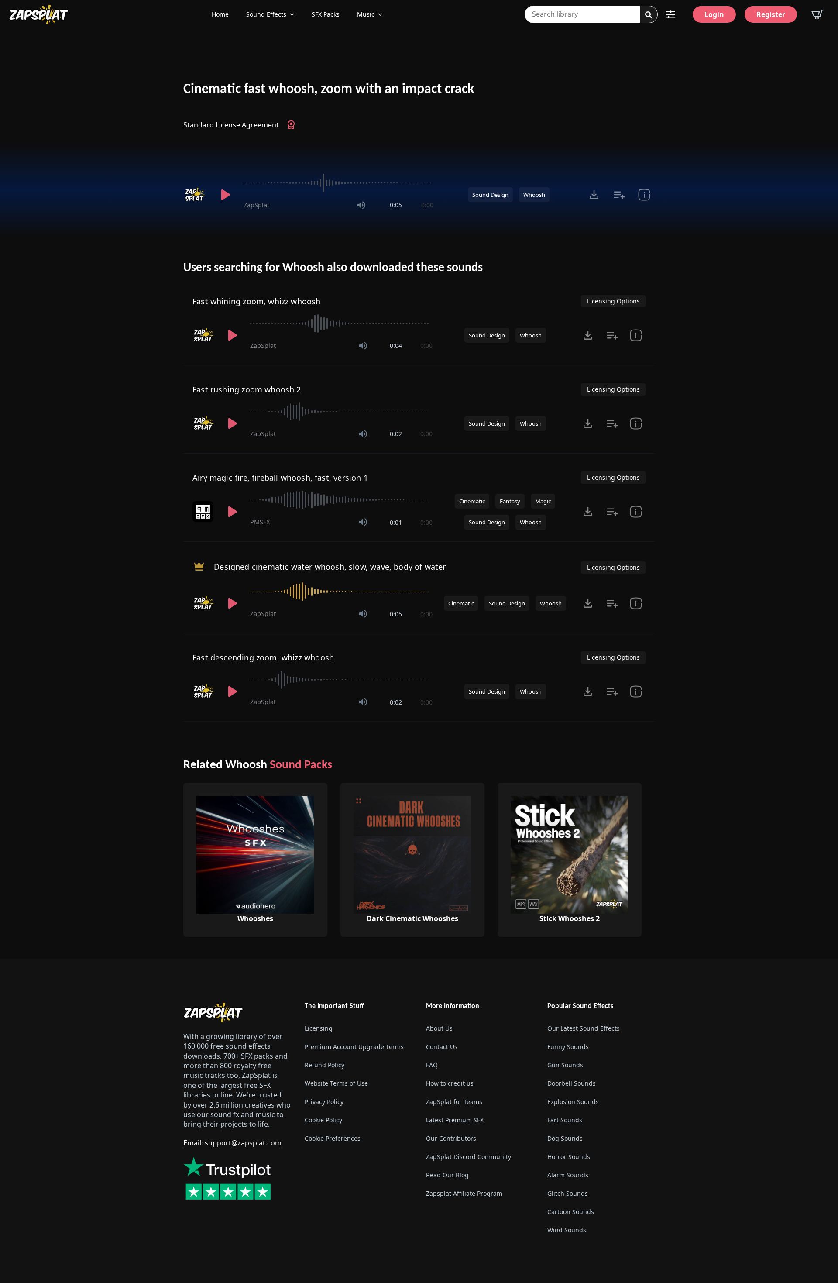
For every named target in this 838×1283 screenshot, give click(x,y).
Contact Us (441, 1046)
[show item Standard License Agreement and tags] (644, 194)
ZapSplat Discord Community (468, 1156)
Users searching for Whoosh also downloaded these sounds (333, 268)
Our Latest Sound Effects (583, 1028)
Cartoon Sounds (570, 1211)
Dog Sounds (565, 1138)
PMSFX (260, 522)
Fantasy (510, 501)
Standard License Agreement (231, 125)
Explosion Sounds (573, 1101)
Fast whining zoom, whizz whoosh (256, 301)
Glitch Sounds (567, 1193)
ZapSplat (256, 205)
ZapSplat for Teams (454, 1101)
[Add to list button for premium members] (619, 194)
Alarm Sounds (567, 1175)
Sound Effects (266, 14)
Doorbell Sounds (571, 1083)
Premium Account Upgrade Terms (354, 1046)
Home (220, 14)
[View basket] (817, 14)
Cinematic (472, 501)
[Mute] (361, 205)
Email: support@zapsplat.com (232, 1143)
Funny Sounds (568, 1046)
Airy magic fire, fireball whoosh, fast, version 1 (280, 477)
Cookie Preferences (333, 1138)
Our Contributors (451, 1138)
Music (365, 14)
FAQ (432, 1065)
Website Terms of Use (336, 1083)
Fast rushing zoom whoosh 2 (246, 389)
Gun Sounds (565, 1065)
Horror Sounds (568, 1156)
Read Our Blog (447, 1175)
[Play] (225, 194)
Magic (543, 501)
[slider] (338, 183)
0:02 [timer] (396, 434)
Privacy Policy (324, 1101)
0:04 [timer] (396, 345)
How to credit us (450, 1083)
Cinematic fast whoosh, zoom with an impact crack (328, 89)
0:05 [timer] (396, 205)
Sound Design (490, 195)
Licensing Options (613, 301)
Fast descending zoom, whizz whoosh (263, 657)
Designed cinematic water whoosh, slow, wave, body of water (330, 566)
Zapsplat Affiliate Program (464, 1193)
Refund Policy (324, 1065)
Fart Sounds (564, 1120)
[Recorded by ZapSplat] (195, 194)
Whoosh (534, 195)
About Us (439, 1028)
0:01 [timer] (396, 522)
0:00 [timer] (427, 205)
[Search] (648, 15)
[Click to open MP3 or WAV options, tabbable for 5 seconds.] (594, 194)
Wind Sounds (566, 1230)
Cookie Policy (323, 1120)
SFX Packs (326, 14)
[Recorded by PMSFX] (203, 511)
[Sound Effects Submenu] (294, 14)
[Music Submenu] (382, 14)
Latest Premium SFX (455, 1120)
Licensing (319, 1028)
